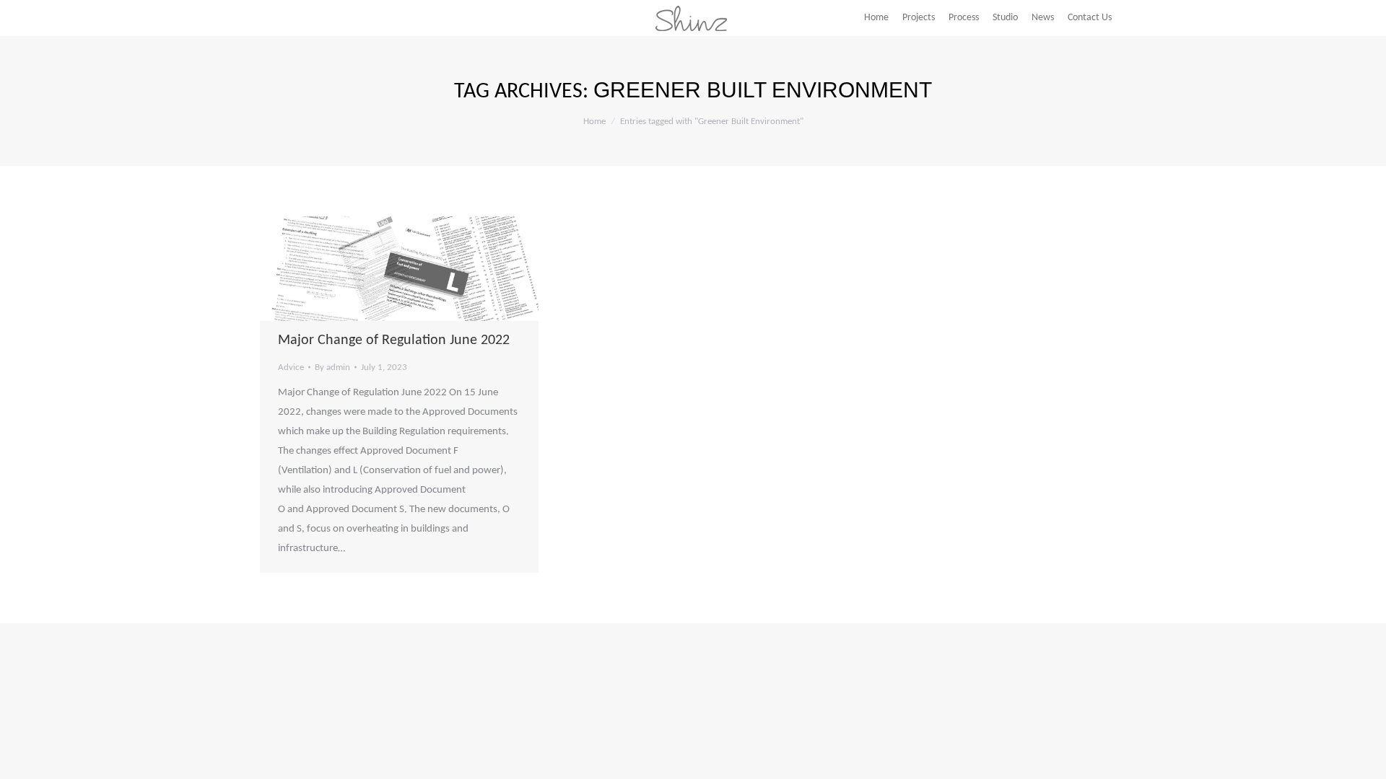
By (332, 367)
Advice (291, 367)
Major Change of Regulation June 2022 (394, 340)
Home (594, 121)
